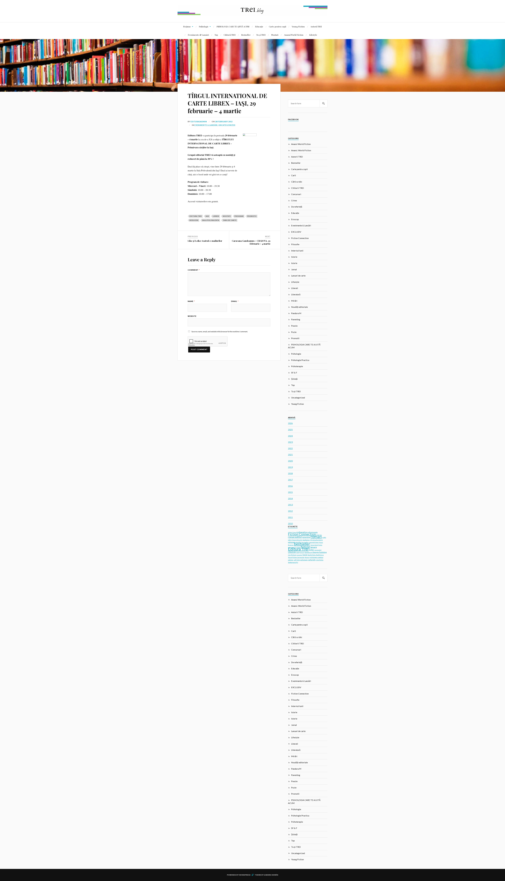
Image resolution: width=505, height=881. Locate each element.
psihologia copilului (316, 557)
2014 (290, 498)
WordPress (245, 875)
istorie (304, 555)
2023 (290, 442)
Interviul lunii (297, 250)
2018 (290, 473)
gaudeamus (306, 540)
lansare (313, 547)
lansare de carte (297, 540)
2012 (290, 511)
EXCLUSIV (296, 232)
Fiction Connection (300, 238)
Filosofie (295, 244)
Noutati (274, 34)
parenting (306, 537)
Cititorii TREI (230, 34)
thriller (311, 550)
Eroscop (295, 219)
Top (216, 34)
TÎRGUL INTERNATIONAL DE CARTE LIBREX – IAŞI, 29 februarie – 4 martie (227, 103)
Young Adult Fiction (316, 545)
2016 (290, 486)
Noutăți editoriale (299, 307)
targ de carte (230, 220)
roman (316, 536)
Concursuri (296, 194)
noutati (227, 216)
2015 (290, 492)
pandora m (308, 552)
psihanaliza (302, 532)
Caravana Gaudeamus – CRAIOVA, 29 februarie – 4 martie (251, 242)
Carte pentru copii (277, 26)
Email (235, 301)
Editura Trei (196, 216)
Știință (294, 379)
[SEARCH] (323, 103)
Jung (297, 552)
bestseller (302, 544)
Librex (216, 216)
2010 (290, 523)
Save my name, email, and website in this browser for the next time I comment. (219, 332)
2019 (290, 467)
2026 (290, 423)
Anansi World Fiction (293, 34)
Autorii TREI (316, 26)
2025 (290, 429)
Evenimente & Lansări (198, 34)
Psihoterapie (297, 366)
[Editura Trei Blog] (252, 14)
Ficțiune (187, 26)
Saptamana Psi (293, 562)
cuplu (324, 537)
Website (192, 316)
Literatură (295, 294)
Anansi (307, 557)
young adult (317, 550)
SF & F (294, 372)
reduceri (194, 220)
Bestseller (246, 34)
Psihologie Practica (300, 360)
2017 (290, 479)
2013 (290, 504)
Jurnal (294, 269)
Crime (294, 200)
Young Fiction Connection (296, 557)
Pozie (293, 332)
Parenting (295, 319)
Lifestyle (313, 34)
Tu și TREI (261, 34)
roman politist (295, 537)
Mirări (294, 300)
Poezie (294, 325)
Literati (294, 288)
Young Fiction (298, 26)
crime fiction (319, 560)
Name (191, 301)
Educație (259, 26)
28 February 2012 (224, 122)
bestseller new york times (310, 542)
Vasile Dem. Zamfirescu (316, 555)
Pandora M (296, 313)
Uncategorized (226, 125)
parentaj (299, 555)
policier (290, 560)
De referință (296, 206)
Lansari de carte (298, 275)
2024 (290, 436)
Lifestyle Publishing (319, 552)
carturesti (311, 560)
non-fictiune (292, 555)
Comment (194, 270)
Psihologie (203, 26)
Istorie (294, 257)
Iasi (207, 216)
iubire (290, 540)
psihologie (304, 560)
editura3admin (199, 122)
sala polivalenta (210, 220)
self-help (297, 560)
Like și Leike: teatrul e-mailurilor (205, 240)
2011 (290, 517)
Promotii (295, 338)
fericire (302, 552)
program (239, 216)
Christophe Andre (316, 540)
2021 (290, 454)
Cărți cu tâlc (296, 181)
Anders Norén (271, 875)
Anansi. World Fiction (301, 150)
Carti (293, 175)
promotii (252, 216)
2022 (290, 448)
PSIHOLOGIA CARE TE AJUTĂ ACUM (233, 26)
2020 (290, 461)
